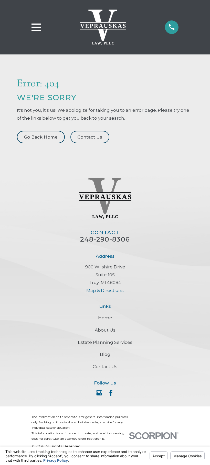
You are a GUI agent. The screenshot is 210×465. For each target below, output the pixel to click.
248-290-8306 (105, 239)
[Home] (103, 27)
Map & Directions (105, 290)
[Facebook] (111, 393)
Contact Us (89, 137)
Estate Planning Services (105, 342)
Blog (105, 354)
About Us (105, 330)
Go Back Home (41, 137)
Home (105, 317)
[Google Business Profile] (99, 393)
